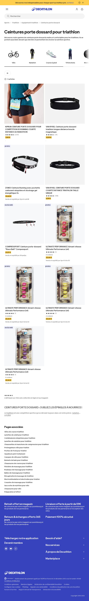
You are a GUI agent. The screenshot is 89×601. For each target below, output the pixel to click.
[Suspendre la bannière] (79, 2)
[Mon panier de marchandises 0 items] (82, 9)
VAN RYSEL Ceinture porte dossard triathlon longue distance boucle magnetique (61, 129)
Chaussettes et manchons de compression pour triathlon (26, 444)
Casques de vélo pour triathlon (16, 457)
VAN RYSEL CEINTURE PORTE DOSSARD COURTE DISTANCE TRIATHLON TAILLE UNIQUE (63, 190)
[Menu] (7, 9)
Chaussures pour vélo (12, 489)
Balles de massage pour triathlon (17, 473)
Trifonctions (70, 63)
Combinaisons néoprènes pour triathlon (19, 438)
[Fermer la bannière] (83, 2)
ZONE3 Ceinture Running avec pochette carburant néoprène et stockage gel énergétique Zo (22, 190)
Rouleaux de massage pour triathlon (18, 470)
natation (75, 413)
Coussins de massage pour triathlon (18, 482)
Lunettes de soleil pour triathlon (16, 435)
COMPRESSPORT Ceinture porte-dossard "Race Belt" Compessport (23, 248)
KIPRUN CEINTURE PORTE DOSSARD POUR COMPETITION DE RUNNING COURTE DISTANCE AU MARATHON (23, 129)
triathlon (9, 413)
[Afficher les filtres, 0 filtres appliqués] (7, 73)
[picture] (24, 104)
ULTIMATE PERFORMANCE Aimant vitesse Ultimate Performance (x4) (63, 248)
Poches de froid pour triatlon (15, 451)
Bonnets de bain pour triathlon (16, 460)
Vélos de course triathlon (14, 432)
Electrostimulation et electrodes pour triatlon (22, 479)
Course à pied (51, 63)
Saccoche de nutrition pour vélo (16, 485)
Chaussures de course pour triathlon (18, 463)
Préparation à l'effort (12, 492)
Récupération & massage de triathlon (19, 476)
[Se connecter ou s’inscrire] (76, 9)
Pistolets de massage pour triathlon (18, 466)
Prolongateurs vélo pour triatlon (16, 447)
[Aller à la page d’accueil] (42, 9)
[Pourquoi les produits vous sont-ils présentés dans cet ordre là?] (5, 79)
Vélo (13, 63)
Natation (32, 63)
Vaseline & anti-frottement (14, 454)
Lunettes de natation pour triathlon (17, 441)
